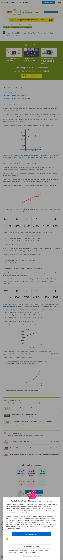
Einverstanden (31, 534)
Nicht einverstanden (31, 546)
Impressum (37, 556)
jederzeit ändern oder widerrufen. (46, 524)
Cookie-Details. (26, 512)
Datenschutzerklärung (11, 512)
